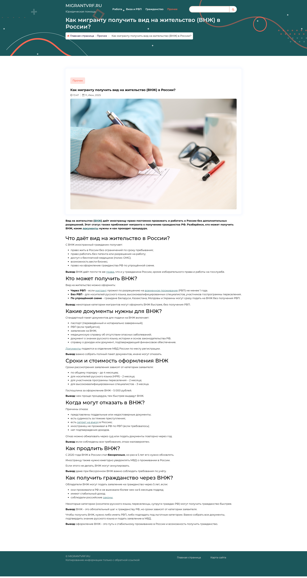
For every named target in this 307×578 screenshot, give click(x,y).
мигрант (101, 290)
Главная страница (82, 35)
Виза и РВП (134, 9)
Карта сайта (218, 557)
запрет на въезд (88, 422)
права (110, 271)
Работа (117, 9)
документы (90, 228)
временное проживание (161, 290)
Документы (73, 348)
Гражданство (154, 9)
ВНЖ (97, 220)
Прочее (172, 9)
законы (108, 497)
